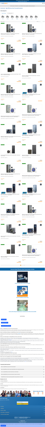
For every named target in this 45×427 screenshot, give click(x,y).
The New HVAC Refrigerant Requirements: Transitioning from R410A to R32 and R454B (22, 311)
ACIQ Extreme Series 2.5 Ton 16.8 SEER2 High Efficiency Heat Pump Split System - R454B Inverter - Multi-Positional (31, 194)
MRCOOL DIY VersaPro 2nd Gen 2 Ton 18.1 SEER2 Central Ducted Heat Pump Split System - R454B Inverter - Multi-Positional (32, 34)
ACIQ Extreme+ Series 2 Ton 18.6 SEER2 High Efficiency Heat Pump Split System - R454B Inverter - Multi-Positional (31, 235)
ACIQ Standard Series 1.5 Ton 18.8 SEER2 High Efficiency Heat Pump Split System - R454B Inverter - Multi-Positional (31, 54)
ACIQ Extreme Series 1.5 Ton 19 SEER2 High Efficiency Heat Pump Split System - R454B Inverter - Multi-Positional (31, 94)
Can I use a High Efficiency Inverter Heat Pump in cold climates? (9, 371)
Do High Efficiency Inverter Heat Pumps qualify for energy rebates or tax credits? (12, 376)
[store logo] (4, 3)
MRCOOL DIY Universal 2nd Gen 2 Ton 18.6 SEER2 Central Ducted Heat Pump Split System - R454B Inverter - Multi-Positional (11, 136)
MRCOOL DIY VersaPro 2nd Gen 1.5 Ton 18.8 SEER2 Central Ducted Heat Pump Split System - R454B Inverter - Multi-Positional (10, 34)
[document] (22, 425)
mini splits (19, 333)
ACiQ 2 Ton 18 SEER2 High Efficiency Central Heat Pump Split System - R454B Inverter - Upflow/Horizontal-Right (11, 74)
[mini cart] (44, 3)
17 (23, 59)
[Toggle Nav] (0, 3)
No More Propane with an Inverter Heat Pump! (22, 283)
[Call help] (34, 393)
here (25, 361)
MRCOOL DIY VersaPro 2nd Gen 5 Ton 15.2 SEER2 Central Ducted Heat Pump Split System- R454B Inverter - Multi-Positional (32, 214)
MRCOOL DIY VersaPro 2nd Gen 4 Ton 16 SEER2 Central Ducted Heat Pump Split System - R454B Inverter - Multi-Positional (10, 174)
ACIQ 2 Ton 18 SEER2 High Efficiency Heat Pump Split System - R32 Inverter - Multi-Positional (11, 236)
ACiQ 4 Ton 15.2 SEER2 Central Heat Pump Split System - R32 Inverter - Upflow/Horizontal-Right (10, 256)
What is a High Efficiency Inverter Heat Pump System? (8, 366)
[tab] (3, 13)
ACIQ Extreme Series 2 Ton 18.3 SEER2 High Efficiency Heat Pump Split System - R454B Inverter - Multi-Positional (31, 135)
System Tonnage (4, 13)
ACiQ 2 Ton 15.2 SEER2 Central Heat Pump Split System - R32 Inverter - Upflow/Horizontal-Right (31, 76)
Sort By (37, 21)
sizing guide (10, 339)
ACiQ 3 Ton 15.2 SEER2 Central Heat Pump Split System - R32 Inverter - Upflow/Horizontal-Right (31, 155)
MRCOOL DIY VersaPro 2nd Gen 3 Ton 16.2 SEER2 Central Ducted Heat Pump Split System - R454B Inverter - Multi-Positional (10, 94)
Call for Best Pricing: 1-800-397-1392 (22, 1)
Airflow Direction (10, 13)
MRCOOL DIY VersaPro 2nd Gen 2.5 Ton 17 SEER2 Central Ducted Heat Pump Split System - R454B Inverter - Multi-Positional (10, 54)
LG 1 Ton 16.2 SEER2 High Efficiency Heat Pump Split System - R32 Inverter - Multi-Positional (10, 155)
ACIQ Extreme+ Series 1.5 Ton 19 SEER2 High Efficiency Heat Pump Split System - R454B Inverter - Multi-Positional (10, 194)
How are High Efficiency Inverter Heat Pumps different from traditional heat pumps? (12, 369)
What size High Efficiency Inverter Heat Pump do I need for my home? (10, 374)
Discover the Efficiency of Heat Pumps (22, 297)
